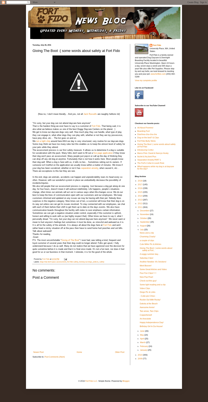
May (142, 335)
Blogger (126, 381)
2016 (140, 188)
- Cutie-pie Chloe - (148, 296)
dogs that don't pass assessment (53, 262)
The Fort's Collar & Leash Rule (150, 163)
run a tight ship (43, 141)
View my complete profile (146, 80)
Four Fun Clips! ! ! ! (148, 273)
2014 (140, 196)
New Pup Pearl (146, 277)
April (142, 339)
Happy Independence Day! (151, 322)
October (144, 218)
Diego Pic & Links (147, 292)
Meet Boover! (145, 266)
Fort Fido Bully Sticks (146, 141)
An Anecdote (145, 319)
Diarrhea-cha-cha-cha (147, 134)
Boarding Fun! (143, 131)
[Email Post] (65, 259)
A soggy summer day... (149, 254)
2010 (140, 355)
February (144, 346)
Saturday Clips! (146, 258)
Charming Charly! (147, 236)
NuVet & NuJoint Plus (146, 156)
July (142, 230)
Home (79, 352)
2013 (140, 200)
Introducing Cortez (145, 150)
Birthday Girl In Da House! (151, 326)
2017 (140, 184)
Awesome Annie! (147, 307)
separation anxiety (89, 168)
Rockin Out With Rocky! (150, 300)
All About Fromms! (145, 128)
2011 (140, 207)
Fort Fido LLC (91, 381)
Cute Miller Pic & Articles (150, 244)
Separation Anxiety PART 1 (149, 160)
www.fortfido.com (158, 74)
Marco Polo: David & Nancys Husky (153, 153)
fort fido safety (72, 262)
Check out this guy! (148, 281)
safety (101, 262)
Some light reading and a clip (153, 285)
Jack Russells (90, 114)
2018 (140, 181)
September (145, 222)
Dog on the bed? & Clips (148, 137)
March (143, 342)
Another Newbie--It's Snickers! (153, 262)
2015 (140, 192)
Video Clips (145, 288)
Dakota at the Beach (149, 304)
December (145, 211)
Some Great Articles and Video (153, 269)
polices (95, 262)
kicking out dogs (85, 262)
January (144, 350)
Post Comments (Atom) (55, 357)
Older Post (119, 352)
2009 (140, 359)
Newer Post (38, 352)
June (142, 331)
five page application (103, 153)
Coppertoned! (146, 315)
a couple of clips (147, 240)
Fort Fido (96, 126)
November (145, 214)
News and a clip (147, 233)
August (143, 226)
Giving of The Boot (70, 240)
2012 (140, 203)
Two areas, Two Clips (149, 311)
